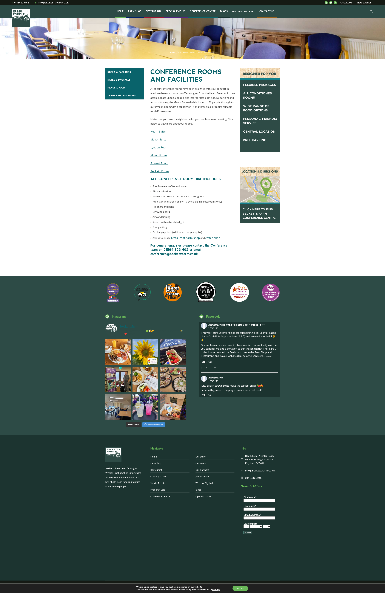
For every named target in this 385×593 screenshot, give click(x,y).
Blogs (198, 489)
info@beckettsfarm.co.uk (260, 470)
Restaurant (156, 469)
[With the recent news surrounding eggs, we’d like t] (118, 352)
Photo (209, 362)
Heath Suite (158, 131)
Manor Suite (158, 139)
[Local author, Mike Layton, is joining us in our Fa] (118, 379)
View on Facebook (206, 368)
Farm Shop (155, 463)
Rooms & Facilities (119, 72)
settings (216, 589)
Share (216, 368)
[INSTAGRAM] (327, 2)
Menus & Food (116, 88)
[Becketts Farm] (21, 15)
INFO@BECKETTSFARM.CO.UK (52, 3)
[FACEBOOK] (336, 2)
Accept (240, 588)
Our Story (201, 456)
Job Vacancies (202, 476)
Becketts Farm (215, 324)
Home (172, 52)
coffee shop (212, 238)
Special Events (157, 483)
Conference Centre (186, 52)
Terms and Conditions (122, 95)
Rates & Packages (119, 80)
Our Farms (201, 463)
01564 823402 (20, 3)
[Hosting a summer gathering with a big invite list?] (172, 379)
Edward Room (159, 163)
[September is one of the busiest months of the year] (118, 406)
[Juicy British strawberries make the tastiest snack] (172, 352)
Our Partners (202, 469)
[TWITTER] (331, 2)
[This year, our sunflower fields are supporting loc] (145, 352)
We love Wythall (204, 483)
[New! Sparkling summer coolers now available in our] (145, 406)
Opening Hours (203, 496)
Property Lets (157, 489)
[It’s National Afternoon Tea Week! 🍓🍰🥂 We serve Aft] (172, 406)
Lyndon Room (159, 147)
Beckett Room (159, 171)
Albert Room (158, 155)
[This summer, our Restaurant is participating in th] (145, 379)
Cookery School (158, 476)
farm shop (193, 238)
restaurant (178, 238)
